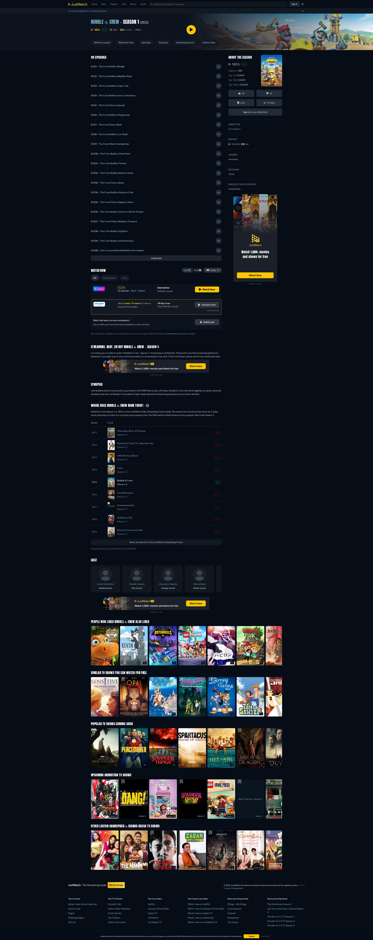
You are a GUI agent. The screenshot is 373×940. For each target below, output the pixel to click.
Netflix (151, 904)
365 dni (72, 922)
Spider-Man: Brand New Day (82, 904)
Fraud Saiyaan (234, 908)
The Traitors (114, 917)
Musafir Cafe (114, 904)
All (95, 277)
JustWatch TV (155, 922)
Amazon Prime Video (158, 908)
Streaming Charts (185, 42)
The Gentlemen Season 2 (279, 904)
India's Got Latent (117, 922)
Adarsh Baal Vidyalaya (119, 908)
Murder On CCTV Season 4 (281, 921)
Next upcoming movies (237, 898)
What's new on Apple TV (200, 913)
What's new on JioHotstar (201, 917)
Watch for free (125, 42)
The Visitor (233, 922)
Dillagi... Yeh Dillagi (236, 904)
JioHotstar (153, 917)
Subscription (109, 277)
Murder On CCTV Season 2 (281, 916)
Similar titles (208, 42)
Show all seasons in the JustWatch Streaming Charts (156, 542)
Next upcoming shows (277, 898)
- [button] (108, 66)
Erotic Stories (114, 913)
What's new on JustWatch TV (202, 922)
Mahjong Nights (76, 917)
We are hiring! (116, 885)
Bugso (71, 913)
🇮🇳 (211, 270)
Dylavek (231, 913)
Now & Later (74, 908)
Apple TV (152, 913)
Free (124, 277)
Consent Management (233, 888)
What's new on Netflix (199, 904)
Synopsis (163, 42)
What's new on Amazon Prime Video (206, 908)
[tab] (156, 66)
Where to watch (102, 42)
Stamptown (233, 917)
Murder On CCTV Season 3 (281, 925)
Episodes (146, 42)
